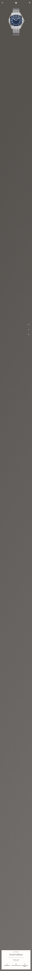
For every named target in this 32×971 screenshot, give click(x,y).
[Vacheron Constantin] (16, 3)
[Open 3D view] (28, 324)
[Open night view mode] (28, 329)
